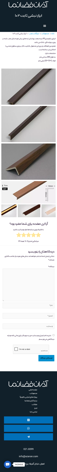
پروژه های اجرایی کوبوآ (28, 397)
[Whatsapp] (28, 428)
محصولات (33, 393)
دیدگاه (51, 266)
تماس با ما (33, 412)
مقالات (34, 404)
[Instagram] (28, 420)
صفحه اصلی (33, 390)
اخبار (35, 408)
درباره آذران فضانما (31, 401)
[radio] (38, 235)
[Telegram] (28, 436)
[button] (45, 26)
